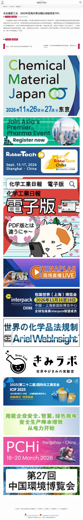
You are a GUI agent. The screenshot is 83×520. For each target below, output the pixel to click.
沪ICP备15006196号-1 (33, 515)
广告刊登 (39, 509)
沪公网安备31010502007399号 (50, 515)
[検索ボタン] (80, 2)
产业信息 (8, 16)
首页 (17, 509)
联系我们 (54, 509)
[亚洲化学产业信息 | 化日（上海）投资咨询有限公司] (41, 2)
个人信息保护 (63, 509)
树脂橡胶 (14, 16)
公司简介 (46, 509)
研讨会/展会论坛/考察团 (28, 509)
